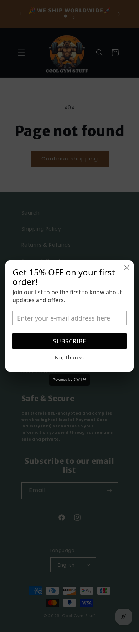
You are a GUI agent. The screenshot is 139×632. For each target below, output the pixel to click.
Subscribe (69, 341)
